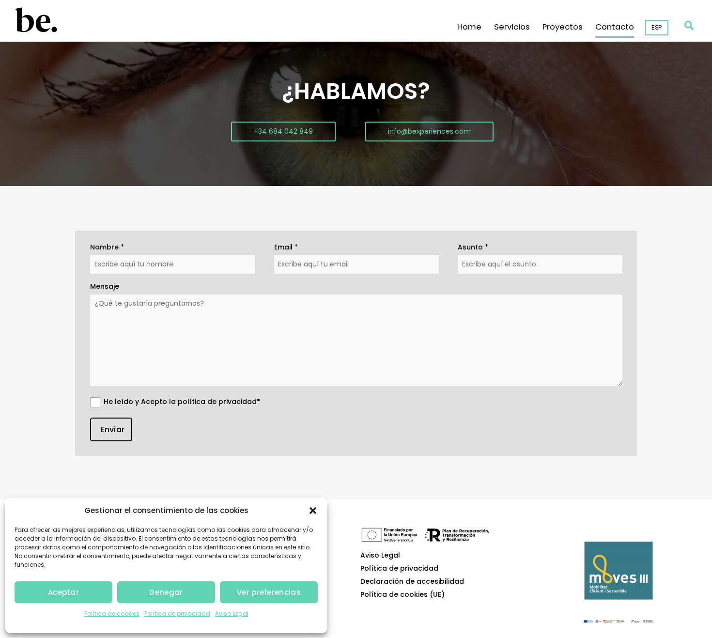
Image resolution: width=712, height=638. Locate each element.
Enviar (112, 429)
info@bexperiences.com (429, 131)
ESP (656, 27)
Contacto (614, 27)
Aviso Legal (231, 613)
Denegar (166, 592)
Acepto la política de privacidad (199, 401)
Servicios (512, 27)
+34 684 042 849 (283, 131)
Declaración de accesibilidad (412, 581)
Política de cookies (111, 613)
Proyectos (562, 27)
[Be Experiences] (35, 29)
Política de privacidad (177, 613)
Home (469, 27)
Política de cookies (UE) (402, 594)
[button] (313, 510)
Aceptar (63, 592)
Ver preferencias (269, 592)
